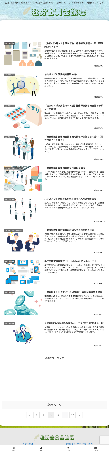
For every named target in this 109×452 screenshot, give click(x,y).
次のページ (54, 405)
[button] (100, 388)
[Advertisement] (54, 31)
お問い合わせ (28, 444)
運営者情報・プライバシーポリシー (81, 444)
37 (72, 415)
